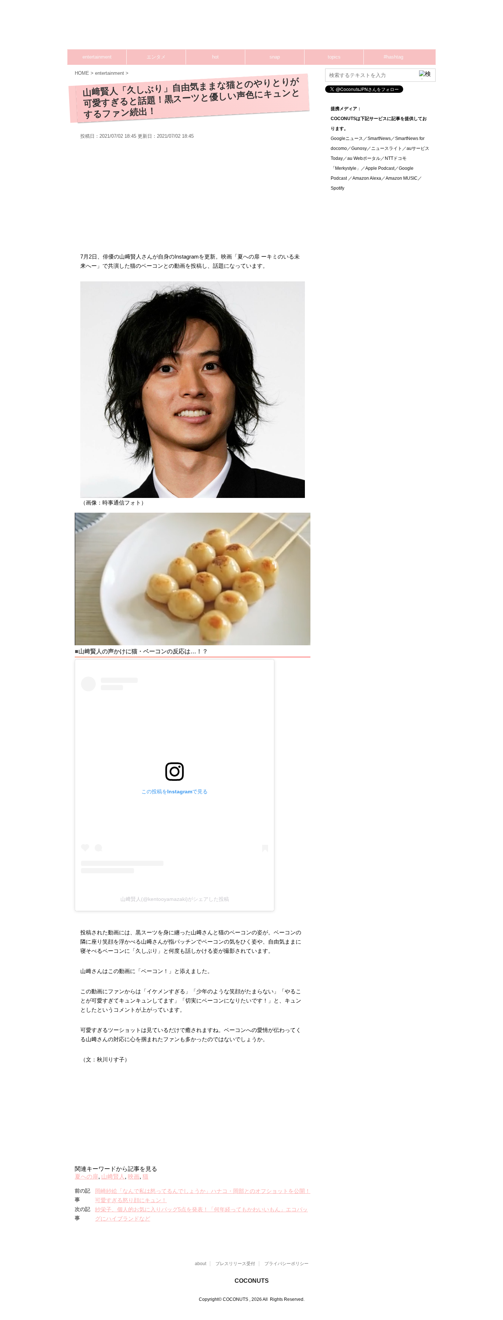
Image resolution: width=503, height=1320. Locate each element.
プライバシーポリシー (286, 1263)
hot (215, 57)
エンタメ (156, 57)
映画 (134, 1176)
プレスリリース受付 (235, 1263)
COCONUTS (252, 1281)
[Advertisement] (296, 27)
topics (334, 57)
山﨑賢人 (113, 1176)
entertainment (97, 57)
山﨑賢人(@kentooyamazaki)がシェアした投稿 (174, 899)
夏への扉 (86, 1176)
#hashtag (393, 57)
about (200, 1263)
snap (275, 57)
